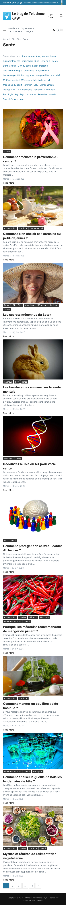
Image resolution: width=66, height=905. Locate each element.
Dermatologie (9, 65)
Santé (7, 151)
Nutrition (27, 84)
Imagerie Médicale (45, 75)
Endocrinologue (40, 65)
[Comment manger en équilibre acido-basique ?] (33, 676)
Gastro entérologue (12, 70)
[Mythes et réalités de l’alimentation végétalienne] (33, 826)
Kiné (58, 75)
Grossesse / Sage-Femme (36, 70)
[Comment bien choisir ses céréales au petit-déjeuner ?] (33, 206)
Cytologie (45, 61)
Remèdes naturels (47, 94)
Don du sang (24, 65)
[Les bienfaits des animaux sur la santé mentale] (33, 359)
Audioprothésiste (11, 61)
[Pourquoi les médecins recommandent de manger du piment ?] (33, 595)
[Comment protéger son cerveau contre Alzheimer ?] (33, 515)
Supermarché (36, 228)
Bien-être (12, 28)
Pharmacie (49, 89)
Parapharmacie (24, 89)
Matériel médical (11, 80)
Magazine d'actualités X (33, 900)
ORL (36, 84)
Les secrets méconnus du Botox (27, 315)
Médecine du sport (12, 84)
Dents (55, 61)
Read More (8, 182)
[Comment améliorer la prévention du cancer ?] (33, 129)
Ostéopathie (9, 89)
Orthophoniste (46, 84)
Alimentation (10, 228)
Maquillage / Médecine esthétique (41, 305)
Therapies (37, 771)
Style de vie (26, 28)
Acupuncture (28, 56)
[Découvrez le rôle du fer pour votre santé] (33, 436)
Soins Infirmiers (10, 99)
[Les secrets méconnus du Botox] (33, 283)
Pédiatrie (38, 89)
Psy (16, 94)
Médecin (25, 80)
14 (32, 885)
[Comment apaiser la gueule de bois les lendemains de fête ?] (33, 751)
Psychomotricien (28, 94)
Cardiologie (27, 61)
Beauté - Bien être (13, 305)
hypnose (30, 75)
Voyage (27, 31)
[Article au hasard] (54, 30)
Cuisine (22, 617)
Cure (36, 61)
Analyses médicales (46, 56)
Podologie (8, 94)
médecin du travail (40, 80)
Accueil (6, 39)
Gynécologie (9, 75)
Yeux (22, 99)
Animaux (8, 382)
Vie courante (14, 31)
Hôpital (20, 75)
